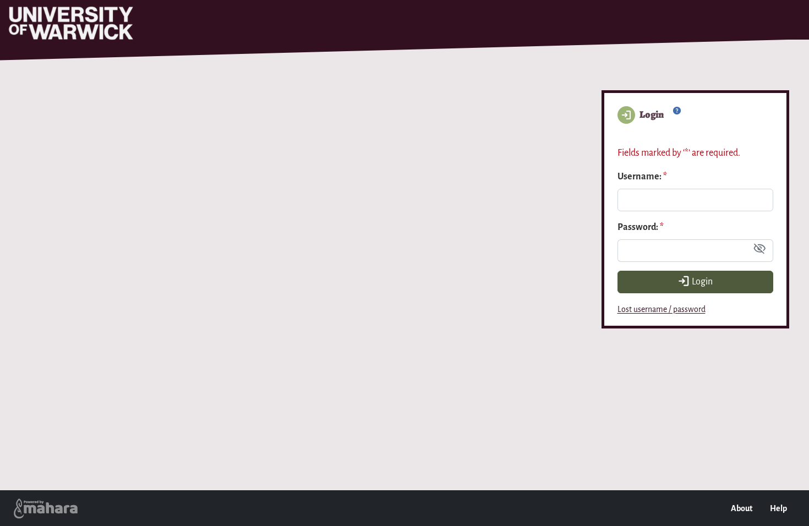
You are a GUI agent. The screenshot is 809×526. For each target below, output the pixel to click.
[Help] (677, 115)
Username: (642, 177)
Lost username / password (661, 309)
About (741, 508)
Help (778, 508)
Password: (640, 227)
